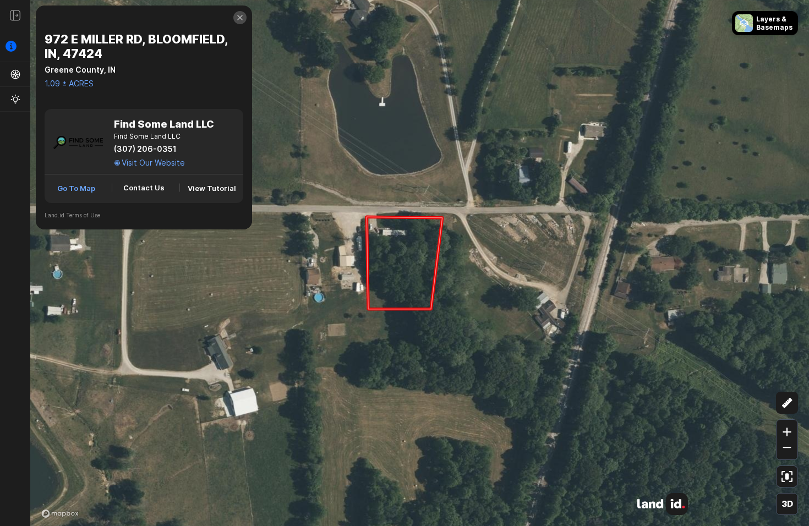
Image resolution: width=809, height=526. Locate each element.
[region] (404, 263)
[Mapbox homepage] (60, 513)
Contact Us (144, 187)
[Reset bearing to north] (787, 376)
